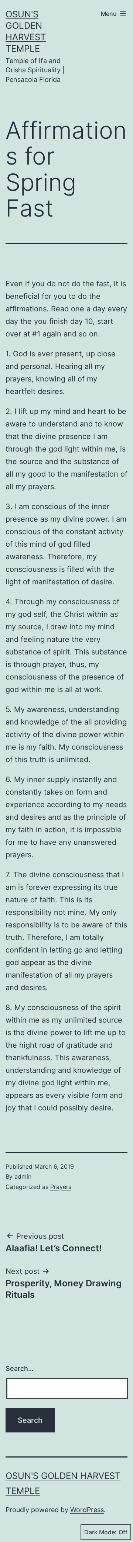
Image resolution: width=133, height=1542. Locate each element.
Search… (20, 1368)
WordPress (87, 1510)
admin (22, 1176)
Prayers (60, 1186)
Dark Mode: (100, 1532)
